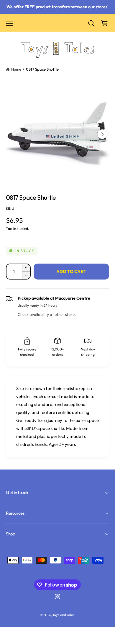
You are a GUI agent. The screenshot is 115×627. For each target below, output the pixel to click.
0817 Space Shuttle (42, 69)
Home (16, 69)
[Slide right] (102, 134)
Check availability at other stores (47, 314)
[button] (9, 23)
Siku (10, 208)
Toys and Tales (63, 615)
